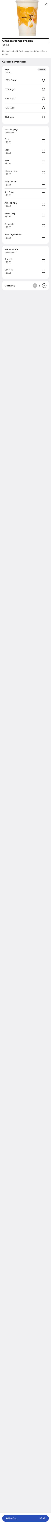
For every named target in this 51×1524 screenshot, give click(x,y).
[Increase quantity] (44, 285)
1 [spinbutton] (39, 285)
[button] (25, 18)
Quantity (10, 285)
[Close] (46, 4)
